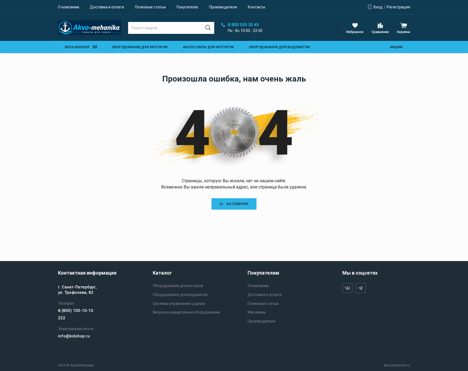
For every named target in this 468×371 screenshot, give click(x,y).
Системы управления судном (179, 303)
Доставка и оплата (107, 7)
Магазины (257, 312)
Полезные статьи (150, 7)
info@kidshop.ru (74, 336)
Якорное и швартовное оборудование (186, 312)
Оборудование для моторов (140, 47)
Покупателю (187, 7)
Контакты (256, 7)
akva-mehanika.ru (397, 365)
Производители (223, 7)
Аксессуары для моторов (208, 47)
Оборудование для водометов (279, 47)
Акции (396, 47)
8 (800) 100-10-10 (75, 310)
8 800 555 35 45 (243, 25)
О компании (68, 7)
